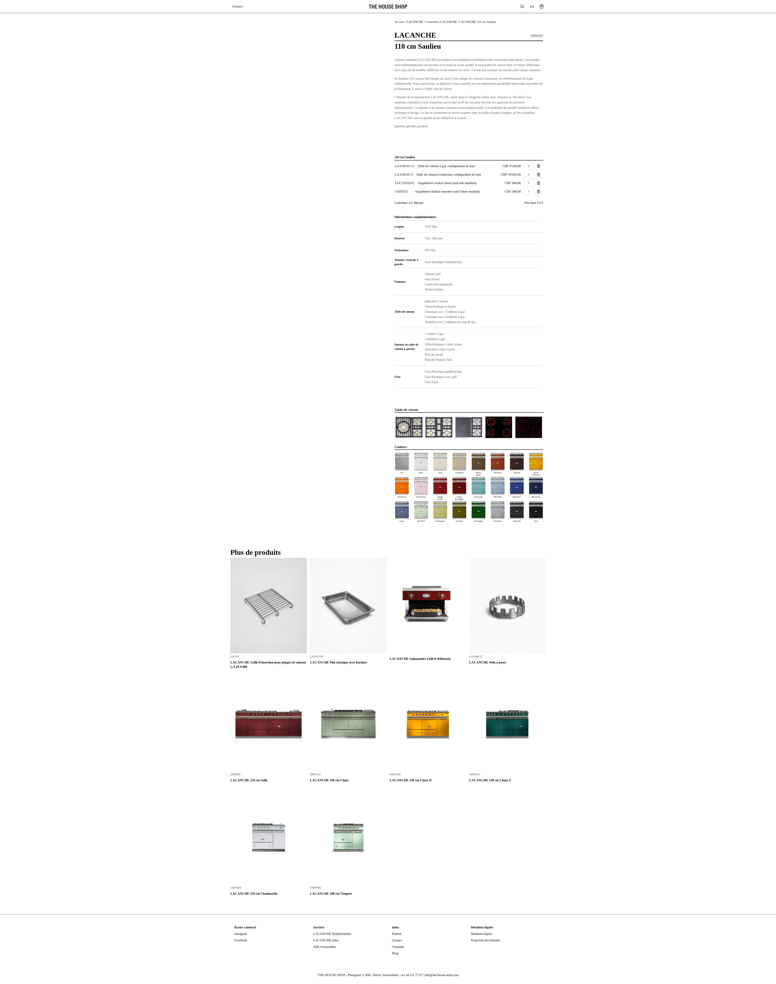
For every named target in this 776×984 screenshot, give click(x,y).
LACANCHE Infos (326, 940)
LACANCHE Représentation (332, 933)
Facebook (240, 940)
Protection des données (485, 940)
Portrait (396, 933)
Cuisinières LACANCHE (441, 21)
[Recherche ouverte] (522, 6)
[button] (542, 6)
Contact (397, 940)
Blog (395, 953)
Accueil (399, 21)
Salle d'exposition (324, 946)
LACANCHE (415, 21)
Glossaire (398, 946)
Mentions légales (481, 933)
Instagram (240, 933)
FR (532, 6)
